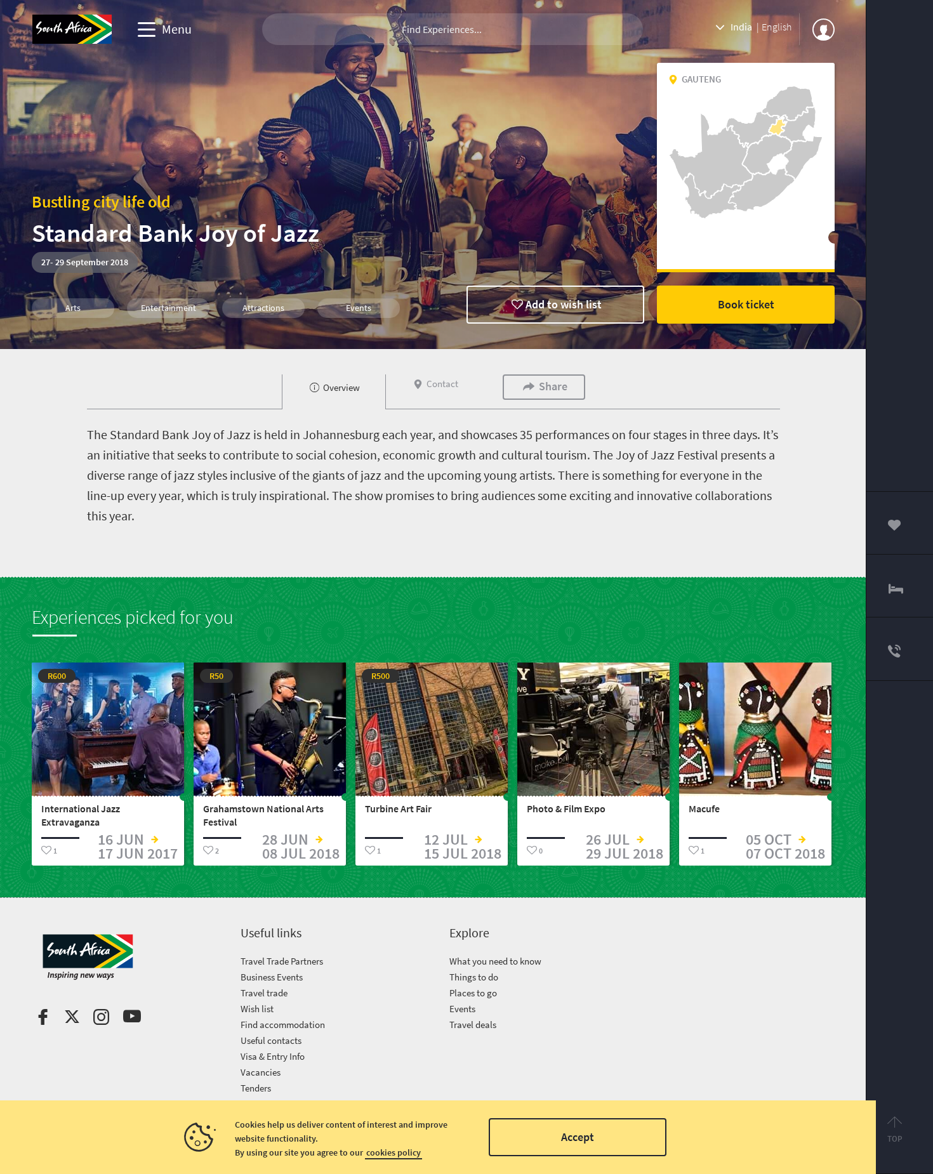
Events (462, 1009)
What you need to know (495, 961)
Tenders (256, 1088)
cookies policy (393, 1152)
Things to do (473, 977)
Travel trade (264, 993)
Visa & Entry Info (273, 1056)
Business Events (272, 977)
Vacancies (261, 1072)
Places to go (473, 993)
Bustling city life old (101, 201)
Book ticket (746, 304)
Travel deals (472, 1025)
